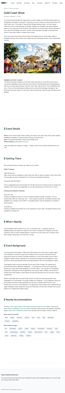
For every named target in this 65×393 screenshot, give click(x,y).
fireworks (49, 328)
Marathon (22, 332)
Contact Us (48, 378)
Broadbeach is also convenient (21, 308)
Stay (33, 3)
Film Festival (41, 328)
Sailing (52, 332)
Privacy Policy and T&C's (11, 380)
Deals (61, 3)
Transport (40, 3)
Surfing (21, 335)
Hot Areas (27, 3)
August (7, 16)
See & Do (19, 3)
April (6, 317)
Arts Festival (13, 328)
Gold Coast (8, 389)
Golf (6, 332)
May (44, 317)
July (33, 317)
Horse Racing (13, 332)
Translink (54, 187)
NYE (46, 332)
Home (12, 3)
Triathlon (28, 335)
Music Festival (38, 332)
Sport (6, 335)
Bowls (20, 328)
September (13, 16)
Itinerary (54, 3)
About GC (47, 3)
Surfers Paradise (16, 310)
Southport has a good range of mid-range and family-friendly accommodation (27, 306)
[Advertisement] (32, 107)
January (27, 317)
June (38, 317)
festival (33, 328)
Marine (30, 332)
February (19, 317)
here (16, 378)
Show (19, 16)
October (7, 321)
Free (56, 328)
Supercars (13, 335)
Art (6, 328)
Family (26, 328)
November (51, 317)
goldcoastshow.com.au (21, 141)
